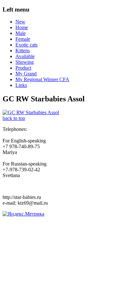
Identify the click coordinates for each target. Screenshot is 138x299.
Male (20, 33)
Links (21, 85)
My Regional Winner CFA (42, 79)
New (20, 21)
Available (25, 56)
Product (23, 68)
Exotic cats (26, 44)
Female (22, 39)
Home (21, 27)
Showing (24, 62)
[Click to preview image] (31, 112)
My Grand (26, 73)
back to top (14, 118)
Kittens (22, 50)
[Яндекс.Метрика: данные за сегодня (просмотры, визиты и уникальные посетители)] (23, 214)
